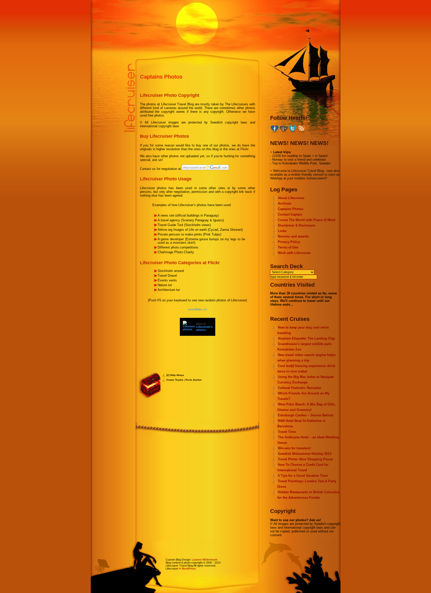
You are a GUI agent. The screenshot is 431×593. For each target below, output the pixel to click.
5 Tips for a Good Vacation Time (303, 475)
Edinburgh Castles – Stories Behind (305, 415)
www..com (197, 309)
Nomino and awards (293, 236)
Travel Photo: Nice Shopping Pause (305, 459)
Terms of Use (288, 247)
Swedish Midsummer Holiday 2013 (304, 454)
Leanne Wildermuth (204, 559)
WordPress (189, 568)
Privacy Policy (289, 242)
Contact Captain (290, 214)
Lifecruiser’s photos (204, 328)
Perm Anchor (194, 379)
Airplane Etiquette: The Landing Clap (306, 338)
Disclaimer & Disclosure (296, 225)
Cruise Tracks (174, 379)
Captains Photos (161, 77)
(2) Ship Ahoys (175, 375)
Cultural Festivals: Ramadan (299, 388)
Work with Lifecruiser (294, 253)
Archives (284, 203)
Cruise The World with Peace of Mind (306, 220)
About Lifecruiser (291, 198)
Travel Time (287, 432)
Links (282, 231)
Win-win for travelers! (294, 448)
